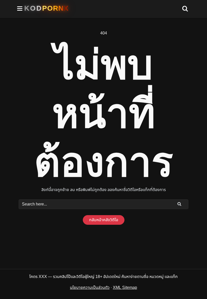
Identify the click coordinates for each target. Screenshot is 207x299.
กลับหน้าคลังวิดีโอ (103, 220)
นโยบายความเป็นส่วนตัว (90, 288)
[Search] (179, 204)
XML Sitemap (125, 288)
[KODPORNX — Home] (46, 8)
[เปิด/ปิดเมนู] (20, 9)
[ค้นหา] (185, 8)
